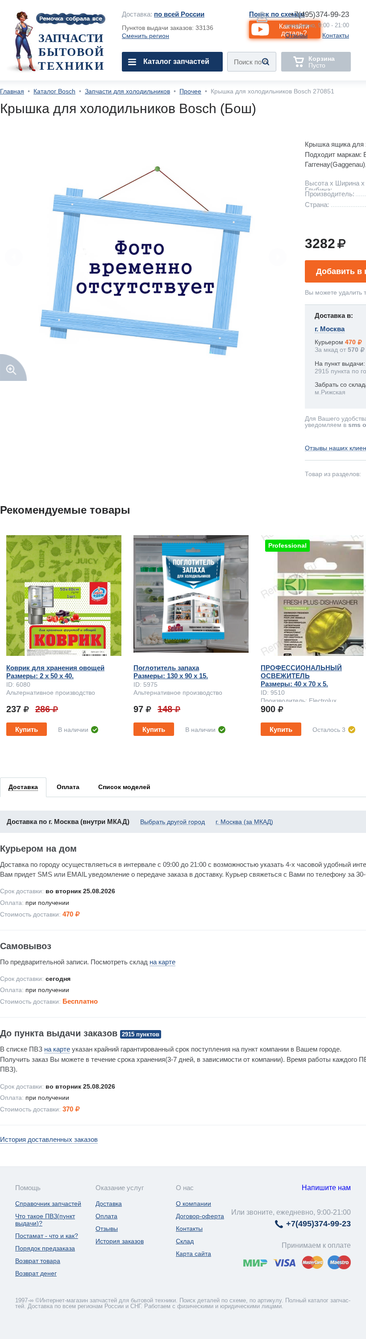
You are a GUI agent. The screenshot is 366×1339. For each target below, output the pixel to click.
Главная (12, 91)
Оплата (106, 1216)
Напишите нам (326, 1187)
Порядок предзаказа (45, 1248)
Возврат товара (37, 1260)
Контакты (335, 35)
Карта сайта (193, 1253)
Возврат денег (36, 1273)
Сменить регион (145, 35)
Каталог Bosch (54, 91)
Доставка (109, 1203)
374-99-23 (319, 14)
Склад (185, 1241)
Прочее (190, 91)
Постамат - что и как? (46, 1235)
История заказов (120, 1241)
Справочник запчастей (48, 1203)
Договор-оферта (200, 1216)
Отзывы (296, 35)
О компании (193, 1203)
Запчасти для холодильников (127, 91)
